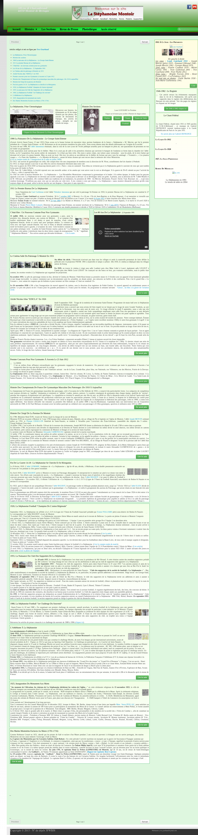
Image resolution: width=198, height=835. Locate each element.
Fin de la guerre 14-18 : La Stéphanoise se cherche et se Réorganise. (34, 84)
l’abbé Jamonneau (37, 147)
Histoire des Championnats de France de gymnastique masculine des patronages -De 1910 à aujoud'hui (45, 79)
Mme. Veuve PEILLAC (125, 704)
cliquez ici (79, 622)
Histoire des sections (19, 57)
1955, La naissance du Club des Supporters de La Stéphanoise (32, 90)
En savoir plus (141, 353)
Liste (193, 86)
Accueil (16, 29)
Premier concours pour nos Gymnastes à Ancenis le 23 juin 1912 (33, 76)
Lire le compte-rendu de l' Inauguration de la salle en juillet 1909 (36, 159)
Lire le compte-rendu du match (106, 544)
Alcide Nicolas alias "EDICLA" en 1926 (26, 74)
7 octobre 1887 (65, 196)
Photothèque (89, 29)
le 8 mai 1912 (99, 199)
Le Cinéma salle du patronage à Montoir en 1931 (28, 71)
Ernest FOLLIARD (104, 512)
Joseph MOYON (136, 419)
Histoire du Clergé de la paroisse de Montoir (27, 82)
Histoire (31, 29)
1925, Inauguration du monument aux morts (27, 98)
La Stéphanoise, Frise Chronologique (25, 55)
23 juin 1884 (56, 201)
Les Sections (48, 29)
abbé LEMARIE (33, 466)
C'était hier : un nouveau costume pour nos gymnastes (30, 65)
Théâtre (107, 118)
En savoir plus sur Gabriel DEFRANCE (176, 134)
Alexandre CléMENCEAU (53, 432)
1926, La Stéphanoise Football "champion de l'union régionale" (33, 87)
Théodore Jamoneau (61, 192)
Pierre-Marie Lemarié (34, 205)
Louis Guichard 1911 (177, 61)
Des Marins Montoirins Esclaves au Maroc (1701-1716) (31, 100)
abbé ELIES (136, 486)
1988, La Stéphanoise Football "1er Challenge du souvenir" (32, 92)
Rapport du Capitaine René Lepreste (101, 752)
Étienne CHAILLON (35, 421)
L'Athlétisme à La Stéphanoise (22, 95)
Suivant (145, 42)
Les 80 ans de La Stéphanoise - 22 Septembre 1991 (29, 68)
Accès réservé (108, 29)
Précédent (15, 42)
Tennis (127, 118)
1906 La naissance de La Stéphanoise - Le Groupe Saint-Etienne (33, 60)
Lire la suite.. (70, 233)
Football (125, 124)
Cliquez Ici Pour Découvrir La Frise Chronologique (43, 132)
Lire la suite (142, 293)
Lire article (137, 546)
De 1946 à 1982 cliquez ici (176, 109)
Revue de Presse (69, 29)
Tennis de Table (141, 118)
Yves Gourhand (43, 49)
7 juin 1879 (113, 205)
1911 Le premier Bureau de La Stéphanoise (26, 63)
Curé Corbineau (38, 192)
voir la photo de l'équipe (29, 551)
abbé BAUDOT (30, 473)
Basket (117, 118)
